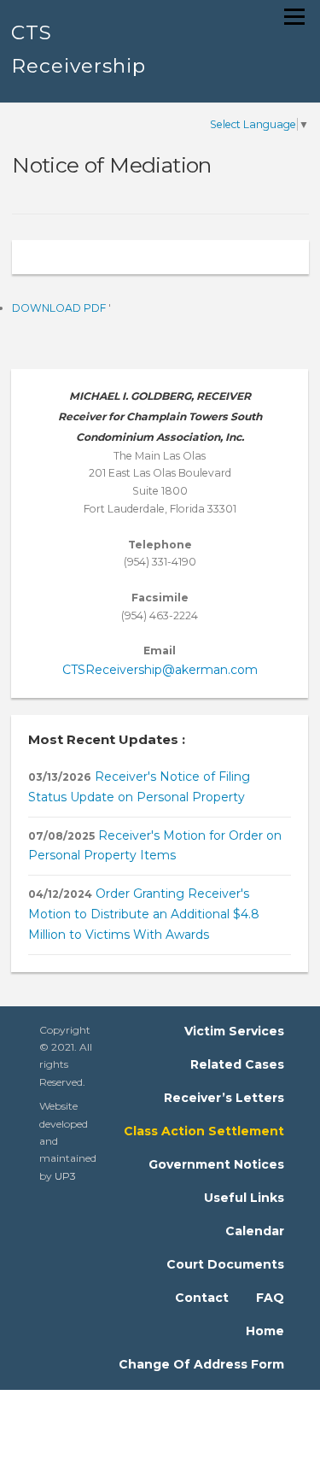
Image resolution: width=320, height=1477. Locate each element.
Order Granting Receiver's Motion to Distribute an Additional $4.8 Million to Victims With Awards (143, 914)
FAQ (270, 1297)
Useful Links (244, 1197)
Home (265, 1331)
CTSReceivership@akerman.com (160, 669)
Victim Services (234, 1031)
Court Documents (225, 1264)
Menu (293, 16)
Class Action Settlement (204, 1131)
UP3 (65, 1175)
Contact (202, 1297)
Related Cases (237, 1064)
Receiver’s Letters (224, 1097)
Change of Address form (201, 1364)
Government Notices (216, 1164)
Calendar (254, 1231)
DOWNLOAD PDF (60, 308)
